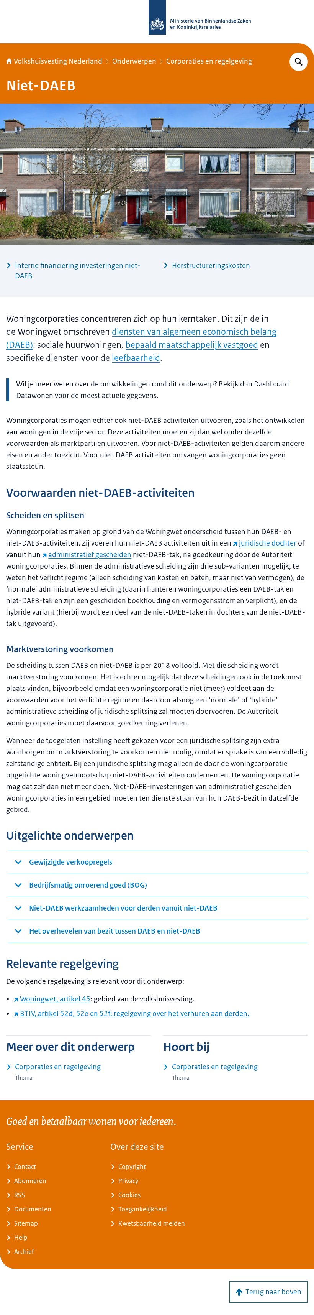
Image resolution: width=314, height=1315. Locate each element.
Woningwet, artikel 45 (55, 999)
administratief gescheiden (89, 554)
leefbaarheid (136, 357)
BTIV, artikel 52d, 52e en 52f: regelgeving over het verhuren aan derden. (134, 1013)
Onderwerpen (134, 61)
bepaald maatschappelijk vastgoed (192, 344)
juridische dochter (267, 543)
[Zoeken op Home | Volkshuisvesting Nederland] (298, 62)
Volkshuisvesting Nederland (58, 61)
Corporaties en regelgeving (209, 61)
